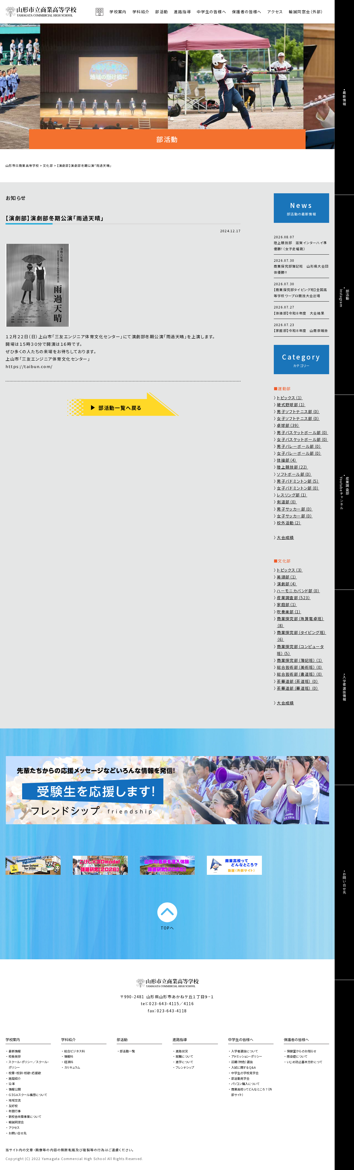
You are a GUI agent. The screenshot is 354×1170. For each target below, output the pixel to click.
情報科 (68, 1056)
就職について (184, 1056)
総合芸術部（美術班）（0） (300, 667)
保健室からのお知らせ (301, 1051)
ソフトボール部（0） (294, 474)
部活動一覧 (127, 1051)
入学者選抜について (244, 1051)
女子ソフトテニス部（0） (298, 418)
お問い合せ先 (18, 1133)
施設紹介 (15, 1078)
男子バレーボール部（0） (299, 446)
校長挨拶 (15, 1056)
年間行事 (15, 1111)
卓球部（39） (288, 425)
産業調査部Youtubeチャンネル (344, 493)
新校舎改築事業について (25, 1116)
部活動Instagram (344, 298)
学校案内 (13, 1039)
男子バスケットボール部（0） (302, 432)
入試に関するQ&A (243, 1067)
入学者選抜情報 (344, 688)
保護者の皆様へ (296, 1039)
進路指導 (180, 1039)
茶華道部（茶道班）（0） (298, 681)
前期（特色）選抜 (242, 1062)
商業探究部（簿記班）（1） (300, 660)
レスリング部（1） (292, 495)
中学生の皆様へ (240, 1039)
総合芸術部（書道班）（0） (300, 674)
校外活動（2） (289, 522)
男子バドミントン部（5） (298, 481)
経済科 (68, 1062)
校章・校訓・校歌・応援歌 (25, 1073)
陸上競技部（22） (292, 467)
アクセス (275, 11)
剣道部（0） (287, 502)
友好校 (13, 1105)
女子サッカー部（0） (295, 516)
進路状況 (182, 1051)
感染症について (297, 1056)
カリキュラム (72, 1067)
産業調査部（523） (294, 597)
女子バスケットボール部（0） (302, 439)
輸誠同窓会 (16, 1122)
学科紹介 (68, 1039)
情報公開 (15, 1089)
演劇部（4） (287, 584)
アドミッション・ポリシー (246, 1056)
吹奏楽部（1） (289, 611)
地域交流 (15, 1100)
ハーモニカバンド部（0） (298, 590)
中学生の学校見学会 (245, 1073)
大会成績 (285, 537)
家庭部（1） (287, 604)
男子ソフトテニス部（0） (298, 411)
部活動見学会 (240, 1078)
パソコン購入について (245, 1083)
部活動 (161, 11)
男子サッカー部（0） (295, 509)
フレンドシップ (185, 1067)
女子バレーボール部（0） (299, 453)
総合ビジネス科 (74, 1051)
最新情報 (15, 1051)
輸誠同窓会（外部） (306, 11)
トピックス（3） (290, 570)
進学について (184, 1062)
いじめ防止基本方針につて (304, 1062)
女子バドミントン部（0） (298, 488)
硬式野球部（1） (291, 404)
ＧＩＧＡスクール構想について (28, 1094)
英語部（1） (287, 577)
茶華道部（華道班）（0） (298, 688)
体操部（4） (287, 460)
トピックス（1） (290, 397)
